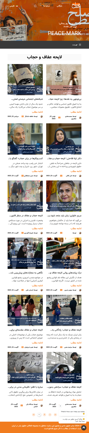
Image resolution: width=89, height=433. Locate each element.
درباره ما (46, 6)
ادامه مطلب (76, 112)
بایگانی (59, 6)
